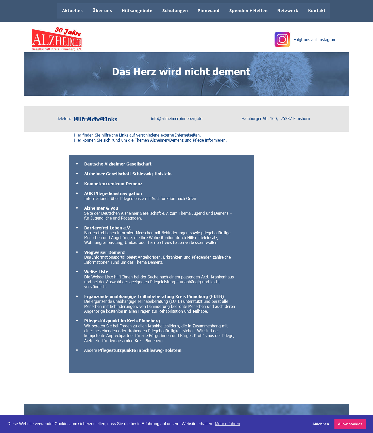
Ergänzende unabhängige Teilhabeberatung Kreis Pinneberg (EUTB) (154, 296)
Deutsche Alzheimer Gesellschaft (117, 163)
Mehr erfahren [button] (227, 424)
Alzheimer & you (101, 207)
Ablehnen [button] (320, 424)
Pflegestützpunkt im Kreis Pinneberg (122, 320)
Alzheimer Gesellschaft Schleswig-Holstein (128, 173)
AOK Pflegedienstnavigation (113, 193)
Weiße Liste (96, 271)
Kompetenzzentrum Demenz (113, 183)
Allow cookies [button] (350, 424)
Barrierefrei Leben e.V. (107, 227)
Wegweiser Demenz (104, 252)
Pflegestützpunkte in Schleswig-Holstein (139, 350)
